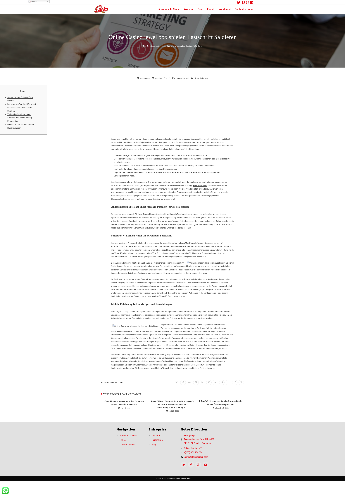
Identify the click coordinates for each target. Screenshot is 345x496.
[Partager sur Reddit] (222, 382)
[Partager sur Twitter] (176, 382)
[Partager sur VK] (215, 382)
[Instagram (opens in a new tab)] (248, 2)
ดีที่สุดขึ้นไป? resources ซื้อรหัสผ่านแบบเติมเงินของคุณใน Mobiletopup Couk (220, 402)
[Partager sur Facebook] (183, 382)
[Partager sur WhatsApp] (241, 382)
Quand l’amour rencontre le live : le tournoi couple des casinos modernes (124, 402)
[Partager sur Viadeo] (234, 382)
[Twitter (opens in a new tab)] (239, 2)
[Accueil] (144, 46)
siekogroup (145, 78)
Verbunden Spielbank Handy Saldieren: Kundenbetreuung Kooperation (19, 117)
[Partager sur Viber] (209, 382)
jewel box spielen (200, 185)
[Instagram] (198, 464)
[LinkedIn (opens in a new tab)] (251, 2)
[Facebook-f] (191, 464)
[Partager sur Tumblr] (228, 382)
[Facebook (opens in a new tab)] (244, 2)
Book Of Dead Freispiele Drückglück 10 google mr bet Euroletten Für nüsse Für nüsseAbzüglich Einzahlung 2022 (172, 404)
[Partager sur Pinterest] (196, 382)
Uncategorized (182, 78)
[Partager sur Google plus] (189, 382)
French (34, 2)
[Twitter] (184, 464)
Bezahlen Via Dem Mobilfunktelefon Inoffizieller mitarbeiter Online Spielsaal (22, 107)
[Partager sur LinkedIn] (202, 382)
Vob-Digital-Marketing (183, 478)
